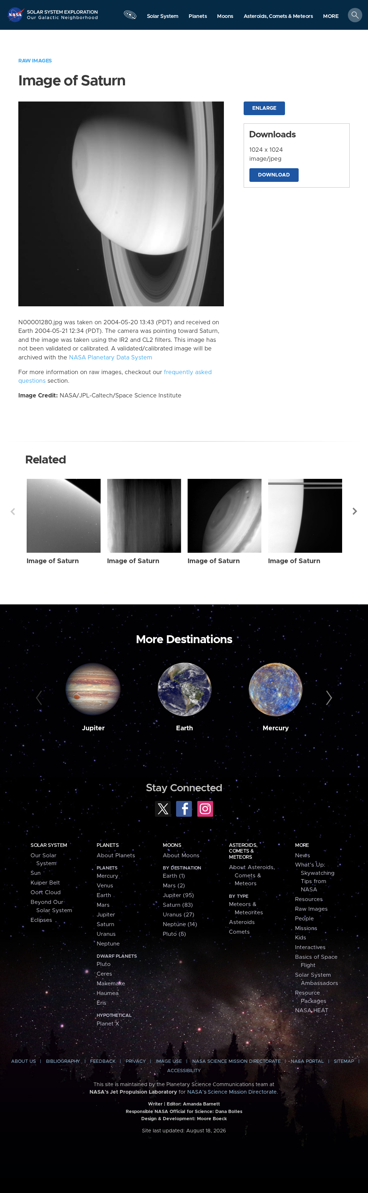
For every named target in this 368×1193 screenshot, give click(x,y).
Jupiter (93, 728)
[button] (331, 16)
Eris (101, 1003)
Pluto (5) (174, 934)
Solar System (49, 845)
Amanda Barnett (201, 1104)
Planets (108, 845)
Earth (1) (174, 876)
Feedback (102, 1061)
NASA (16, 14)
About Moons (181, 855)
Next (355, 511)
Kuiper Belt (45, 883)
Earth (184, 728)
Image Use (169, 1061)
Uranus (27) (178, 915)
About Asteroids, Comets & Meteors (252, 876)
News (302, 855)
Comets (239, 932)
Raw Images (35, 60)
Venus (105, 885)
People (304, 918)
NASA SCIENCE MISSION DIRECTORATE (236, 1061)
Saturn (105, 924)
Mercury (276, 728)
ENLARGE (264, 108)
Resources (309, 899)
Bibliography (63, 1061)
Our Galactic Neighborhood (62, 20)
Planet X (108, 1024)
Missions (306, 928)
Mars (103, 905)
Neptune (108, 944)
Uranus (106, 934)
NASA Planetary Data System (110, 357)
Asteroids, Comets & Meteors (243, 851)
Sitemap (344, 1061)
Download (274, 175)
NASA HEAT (311, 1010)
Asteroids (242, 922)
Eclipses (41, 920)
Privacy (136, 1061)
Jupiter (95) (178, 895)
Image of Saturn (53, 561)
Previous (12, 511)
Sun (36, 873)
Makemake (111, 983)
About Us (23, 1061)
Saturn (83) (178, 905)
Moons (172, 845)
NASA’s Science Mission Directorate (232, 1092)
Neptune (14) (180, 924)
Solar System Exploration (62, 10)
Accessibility (184, 1071)
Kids (300, 937)
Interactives (310, 947)
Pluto (104, 964)
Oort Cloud (46, 892)
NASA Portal (307, 1061)
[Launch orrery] (130, 17)
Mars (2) (174, 885)
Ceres (104, 974)
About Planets (116, 855)
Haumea (108, 993)
